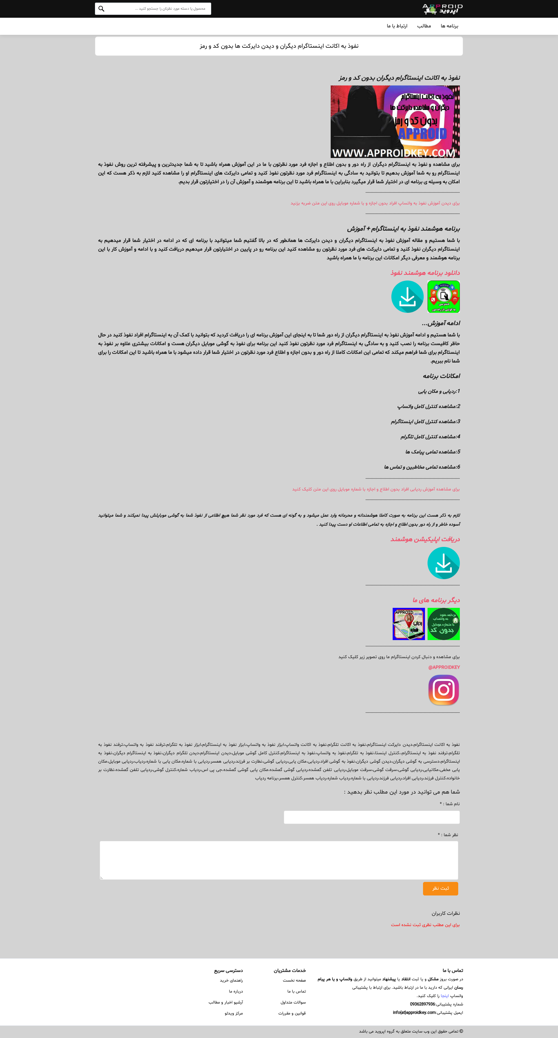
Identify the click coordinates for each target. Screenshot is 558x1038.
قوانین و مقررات (292, 1013)
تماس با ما (296, 991)
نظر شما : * (429, 835)
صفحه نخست (294, 981)
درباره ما (236, 991)
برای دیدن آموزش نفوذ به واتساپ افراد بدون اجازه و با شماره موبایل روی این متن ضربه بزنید (375, 203)
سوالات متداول (293, 1002)
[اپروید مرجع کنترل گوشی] (420, 9)
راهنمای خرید (231, 981)
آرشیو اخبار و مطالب (226, 1002)
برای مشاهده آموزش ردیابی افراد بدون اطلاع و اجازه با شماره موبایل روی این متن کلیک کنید (376, 489)
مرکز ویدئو (234, 1013)
